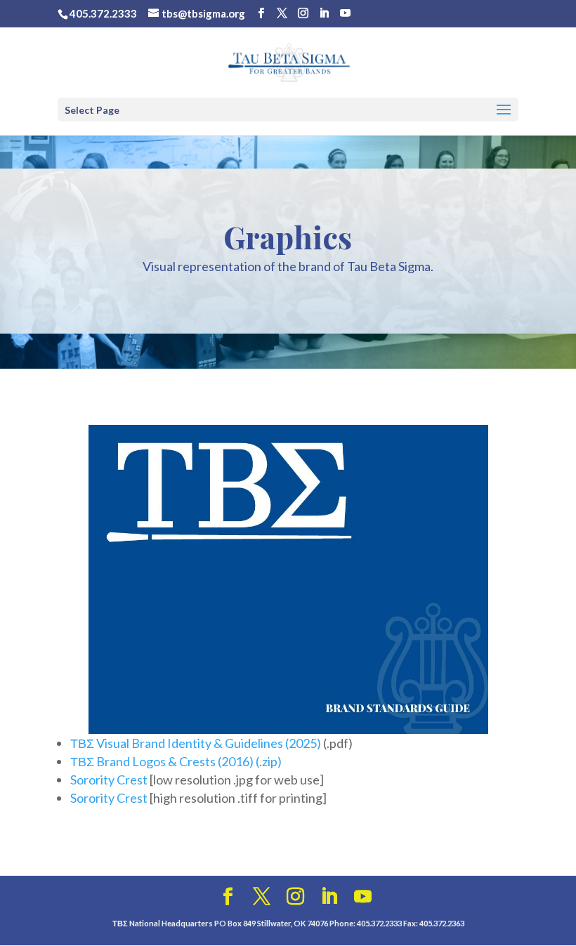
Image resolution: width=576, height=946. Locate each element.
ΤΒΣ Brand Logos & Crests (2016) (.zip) (176, 761)
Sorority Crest (109, 779)
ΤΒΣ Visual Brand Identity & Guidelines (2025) (195, 743)
